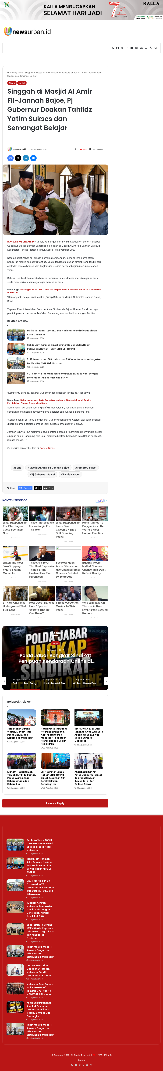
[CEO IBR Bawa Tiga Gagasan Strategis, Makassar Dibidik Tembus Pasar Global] (15, 970)
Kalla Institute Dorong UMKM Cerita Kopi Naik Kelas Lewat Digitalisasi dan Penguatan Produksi (40, 931)
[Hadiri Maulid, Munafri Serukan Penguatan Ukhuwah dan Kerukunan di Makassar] (15, 951)
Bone (18, 467)
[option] (55, 658)
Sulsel (22, 83)
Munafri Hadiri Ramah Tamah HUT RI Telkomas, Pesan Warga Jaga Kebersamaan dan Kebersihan (21, 778)
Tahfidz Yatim (71, 474)
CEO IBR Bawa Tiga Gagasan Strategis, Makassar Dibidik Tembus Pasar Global (39, 970)
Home (12, 72)
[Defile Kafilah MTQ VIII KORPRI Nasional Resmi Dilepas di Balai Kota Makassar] (16, 335)
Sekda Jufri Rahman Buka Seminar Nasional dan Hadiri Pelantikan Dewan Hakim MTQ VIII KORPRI (39, 865)
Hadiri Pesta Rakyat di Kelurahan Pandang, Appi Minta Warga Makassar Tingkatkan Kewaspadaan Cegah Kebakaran (54, 736)
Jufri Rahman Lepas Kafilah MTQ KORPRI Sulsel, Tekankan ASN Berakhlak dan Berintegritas (53, 778)
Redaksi (81, 1060)
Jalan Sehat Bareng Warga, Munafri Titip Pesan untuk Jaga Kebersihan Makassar (20, 733)
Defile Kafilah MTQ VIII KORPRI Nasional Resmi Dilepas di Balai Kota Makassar (39, 845)
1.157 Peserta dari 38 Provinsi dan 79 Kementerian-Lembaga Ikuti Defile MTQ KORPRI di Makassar (40, 887)
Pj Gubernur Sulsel (43, 474)
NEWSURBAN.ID (24, 241)
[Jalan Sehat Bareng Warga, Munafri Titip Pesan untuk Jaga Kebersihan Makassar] (21, 717)
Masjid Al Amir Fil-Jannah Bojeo (49, 467)
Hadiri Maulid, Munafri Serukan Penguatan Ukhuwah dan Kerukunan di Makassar (40, 951)
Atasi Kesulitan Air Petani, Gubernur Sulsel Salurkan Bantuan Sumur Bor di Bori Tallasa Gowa (88, 778)
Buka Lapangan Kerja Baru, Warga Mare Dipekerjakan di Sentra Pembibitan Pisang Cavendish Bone (49, 401)
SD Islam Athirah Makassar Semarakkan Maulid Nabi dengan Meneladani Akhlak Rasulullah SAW (39, 909)
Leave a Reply (55, 803)
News (20, 72)
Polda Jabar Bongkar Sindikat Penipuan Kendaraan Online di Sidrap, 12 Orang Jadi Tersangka (55, 661)
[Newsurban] (27, 31)
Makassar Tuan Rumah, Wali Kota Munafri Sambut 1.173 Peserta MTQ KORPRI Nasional (40, 989)
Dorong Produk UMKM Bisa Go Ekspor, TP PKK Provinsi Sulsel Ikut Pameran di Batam (54, 291)
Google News (47, 448)
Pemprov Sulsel (86, 467)
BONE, (11, 241)
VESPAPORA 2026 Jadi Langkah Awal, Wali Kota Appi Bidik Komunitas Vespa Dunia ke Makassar (88, 734)
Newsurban (18, 149)
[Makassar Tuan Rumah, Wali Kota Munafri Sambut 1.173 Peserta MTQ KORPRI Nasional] (15, 988)
